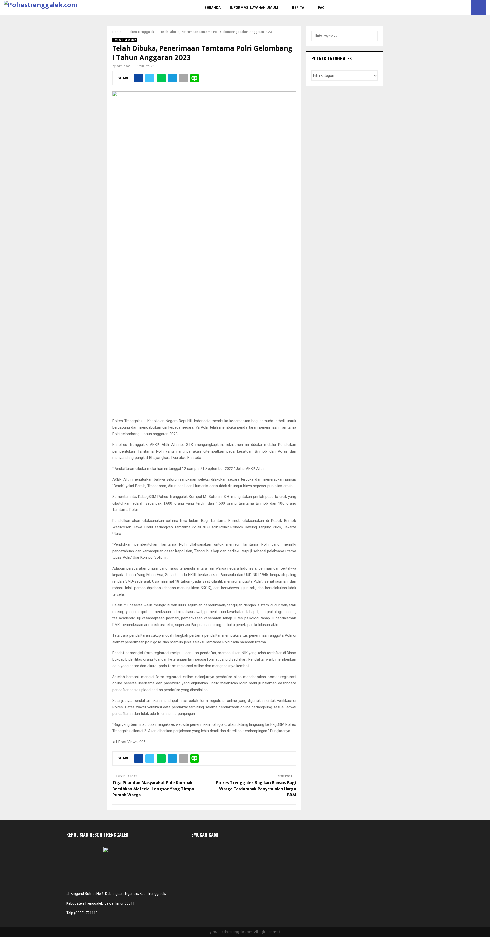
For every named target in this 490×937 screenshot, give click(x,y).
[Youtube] (465, 8)
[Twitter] (460, 8)
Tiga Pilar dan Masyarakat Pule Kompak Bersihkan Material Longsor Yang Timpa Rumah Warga (153, 789)
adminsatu (124, 66)
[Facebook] (454, 8)
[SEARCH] (372, 36)
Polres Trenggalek (125, 39)
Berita (298, 8)
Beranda (212, 8)
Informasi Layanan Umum (254, 8)
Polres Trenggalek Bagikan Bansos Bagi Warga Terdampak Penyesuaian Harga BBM (256, 789)
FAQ (321, 8)
